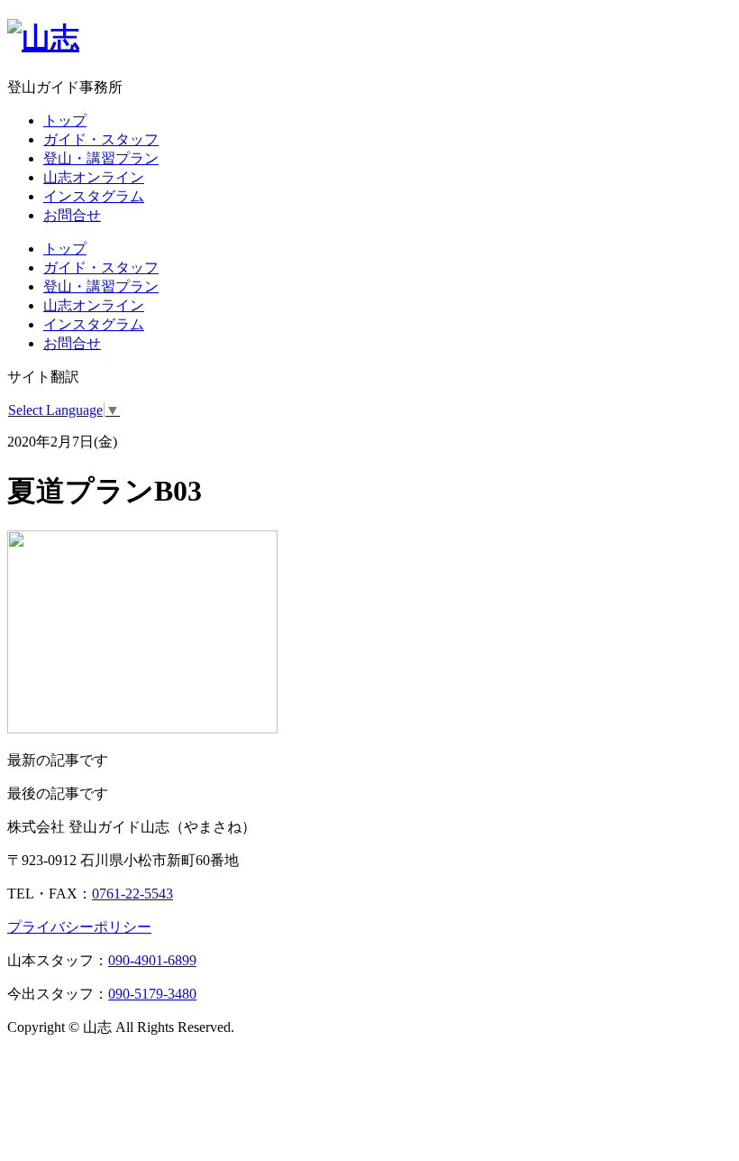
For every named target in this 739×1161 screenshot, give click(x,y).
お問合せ (72, 215)
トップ (65, 120)
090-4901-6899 (152, 960)
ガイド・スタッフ (101, 139)
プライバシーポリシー (79, 927)
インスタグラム (93, 196)
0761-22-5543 (132, 893)
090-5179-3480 (152, 993)
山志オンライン (93, 177)
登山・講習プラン (101, 158)
